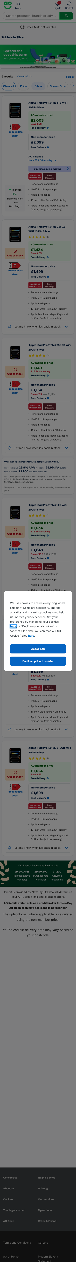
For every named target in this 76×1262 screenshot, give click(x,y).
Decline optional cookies (38, 661)
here (13, 626)
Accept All (38, 648)
